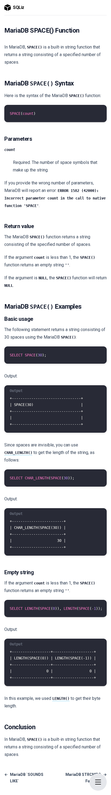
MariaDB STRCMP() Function (86, 777)
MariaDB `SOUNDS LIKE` (23, 777)
